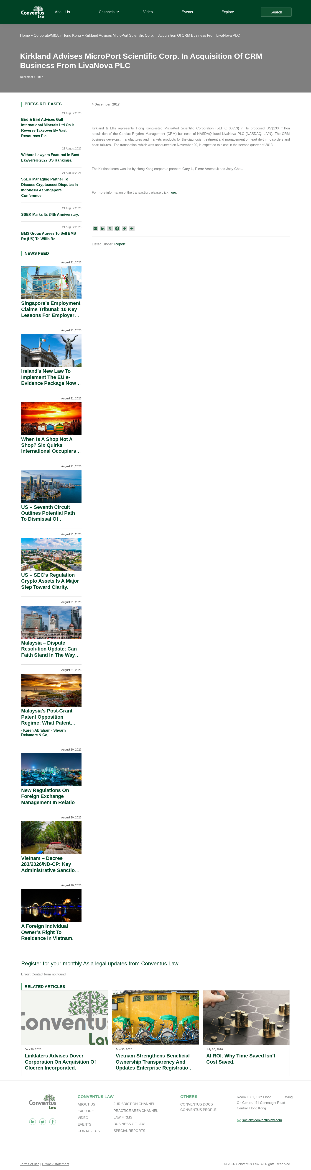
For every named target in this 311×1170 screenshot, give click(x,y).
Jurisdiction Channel (134, 1104)
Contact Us (89, 1131)
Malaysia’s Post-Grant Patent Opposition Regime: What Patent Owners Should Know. (47, 720)
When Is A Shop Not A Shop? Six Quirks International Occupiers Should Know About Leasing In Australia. (48, 451)
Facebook (52, 1121)
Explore (86, 1111)
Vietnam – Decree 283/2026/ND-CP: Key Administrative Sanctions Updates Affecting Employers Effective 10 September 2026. (50, 873)
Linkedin (32, 1121)
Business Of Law (129, 1124)
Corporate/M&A (46, 35)
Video (83, 1118)
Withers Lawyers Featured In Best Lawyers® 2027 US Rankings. (50, 157)
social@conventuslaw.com (262, 1120)
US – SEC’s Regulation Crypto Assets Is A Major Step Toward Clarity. (50, 581)
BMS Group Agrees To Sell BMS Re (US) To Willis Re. (48, 236)
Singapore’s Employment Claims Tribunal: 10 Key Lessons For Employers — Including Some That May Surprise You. (50, 315)
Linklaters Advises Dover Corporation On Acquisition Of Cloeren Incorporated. (60, 1062)
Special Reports (129, 1131)
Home (25, 35)
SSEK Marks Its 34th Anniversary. (50, 214)
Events (84, 1124)
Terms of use (29, 1164)
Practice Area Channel (136, 1111)
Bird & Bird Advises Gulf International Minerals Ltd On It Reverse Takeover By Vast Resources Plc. (47, 128)
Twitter (42, 1121)
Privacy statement (55, 1164)
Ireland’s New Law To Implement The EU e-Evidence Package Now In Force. (48, 380)
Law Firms (123, 1117)
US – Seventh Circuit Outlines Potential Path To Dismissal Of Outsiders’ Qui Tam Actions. (48, 519)
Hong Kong (71, 35)
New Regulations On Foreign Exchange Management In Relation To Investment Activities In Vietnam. (49, 802)
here (172, 192)
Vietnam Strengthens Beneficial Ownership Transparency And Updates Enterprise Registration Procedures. (153, 1065)
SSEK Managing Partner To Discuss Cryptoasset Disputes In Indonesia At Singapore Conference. (49, 187)
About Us (86, 1104)
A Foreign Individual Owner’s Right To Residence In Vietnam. (47, 932)
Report (119, 244)
